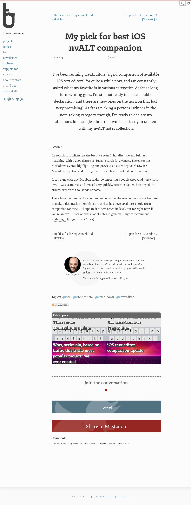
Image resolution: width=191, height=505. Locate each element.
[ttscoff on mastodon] (9, 99)
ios (69, 297)
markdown (106, 297)
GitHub (123, 264)
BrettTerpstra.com (13, 33)
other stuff (10, 91)
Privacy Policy (122, 497)
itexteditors (85, 297)
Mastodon (137, 264)
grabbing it (59, 219)
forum (7, 52)
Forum (112, 497)
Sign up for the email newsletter (99, 268)
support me (10, 69)
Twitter (114, 264)
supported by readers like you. (114, 278)
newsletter (10, 58)
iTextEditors (95, 74)
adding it (87, 272)
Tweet (112, 57)
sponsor (8, 74)
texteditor (127, 297)
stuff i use (9, 86)
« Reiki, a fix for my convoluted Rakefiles (72, 236)
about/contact (12, 80)
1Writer (57, 147)
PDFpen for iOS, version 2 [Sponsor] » (140, 236)
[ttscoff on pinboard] (13, 99)
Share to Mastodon (106, 426)
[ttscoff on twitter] (5, 99)
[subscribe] (22, 99)
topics (7, 47)
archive (8, 63)
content (92, 278)
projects (8, 41)
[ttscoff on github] (17, 99)
